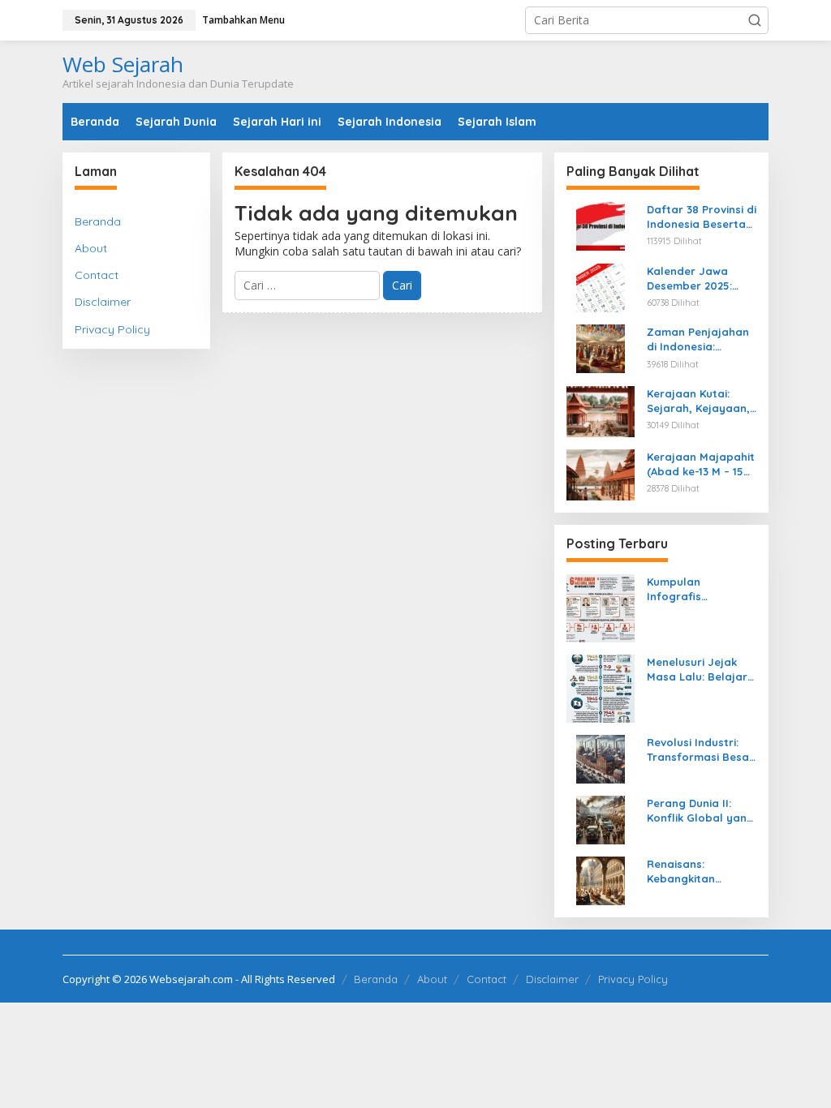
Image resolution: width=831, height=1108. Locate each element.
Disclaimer (103, 301)
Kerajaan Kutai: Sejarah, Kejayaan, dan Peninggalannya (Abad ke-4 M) (698, 401)
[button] (755, 20)
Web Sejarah (122, 64)
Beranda (98, 221)
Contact (96, 275)
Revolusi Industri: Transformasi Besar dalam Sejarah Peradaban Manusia (701, 750)
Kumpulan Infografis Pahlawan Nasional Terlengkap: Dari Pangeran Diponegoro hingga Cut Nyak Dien (699, 589)
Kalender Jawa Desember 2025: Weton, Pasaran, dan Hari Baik (692, 278)
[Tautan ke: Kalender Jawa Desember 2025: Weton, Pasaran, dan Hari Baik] (600, 286)
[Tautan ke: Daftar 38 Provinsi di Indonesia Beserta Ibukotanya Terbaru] (600, 225)
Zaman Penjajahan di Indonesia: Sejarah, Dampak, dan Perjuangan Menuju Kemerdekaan (698, 339)
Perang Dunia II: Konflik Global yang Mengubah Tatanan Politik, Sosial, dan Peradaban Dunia (700, 811)
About (91, 248)
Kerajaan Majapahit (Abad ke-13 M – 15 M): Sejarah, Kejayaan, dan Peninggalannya (701, 464)
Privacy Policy (112, 329)
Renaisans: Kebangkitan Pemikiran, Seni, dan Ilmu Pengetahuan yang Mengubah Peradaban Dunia (701, 871)
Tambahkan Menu (243, 20)
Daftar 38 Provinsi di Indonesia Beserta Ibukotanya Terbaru (701, 217)
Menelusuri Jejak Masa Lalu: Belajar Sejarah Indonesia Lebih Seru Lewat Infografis (697, 669)
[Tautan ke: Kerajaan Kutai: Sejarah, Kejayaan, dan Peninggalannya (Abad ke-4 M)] (600, 410)
